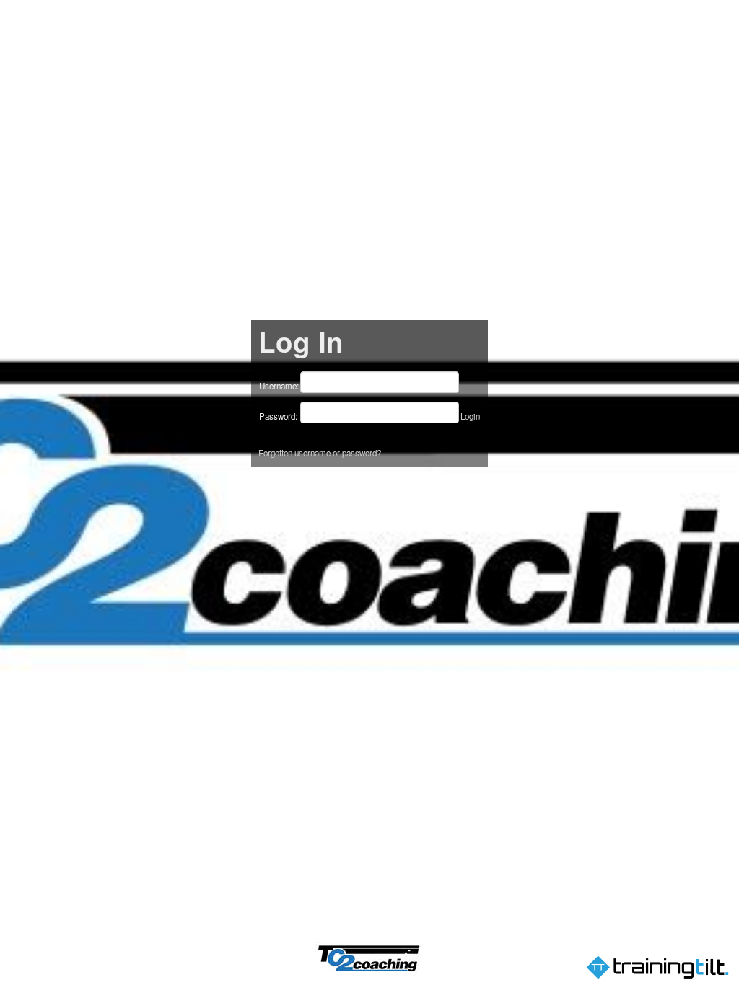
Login (470, 416)
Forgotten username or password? (319, 453)
